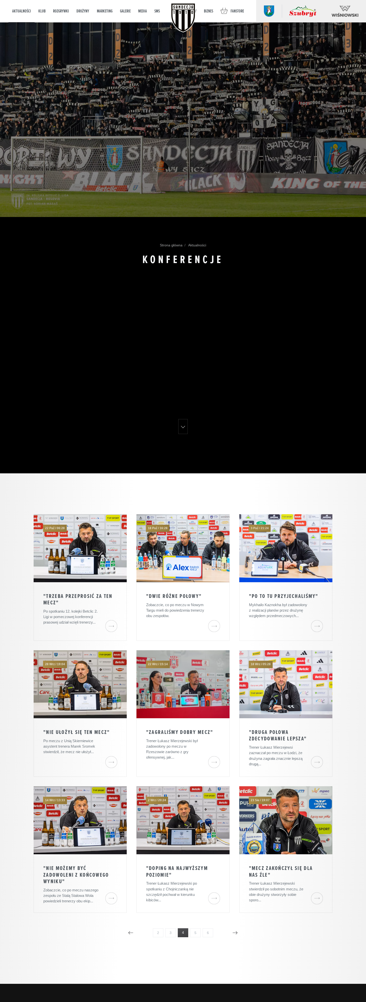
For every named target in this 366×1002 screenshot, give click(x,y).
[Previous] (130, 933)
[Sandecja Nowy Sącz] (183, 17)
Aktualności (196, 245)
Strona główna (171, 245)
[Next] (235, 933)
